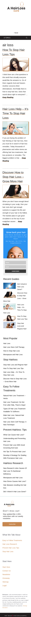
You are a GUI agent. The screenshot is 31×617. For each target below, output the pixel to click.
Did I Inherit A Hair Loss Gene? (22, 286)
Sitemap (5, 582)
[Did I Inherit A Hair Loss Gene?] (9, 286)
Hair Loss (6, 343)
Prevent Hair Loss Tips (10, 548)
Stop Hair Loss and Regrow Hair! (22, 326)
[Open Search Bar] (27, 38)
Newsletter (6, 574)
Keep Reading (7, 97)
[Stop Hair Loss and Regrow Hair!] (9, 325)
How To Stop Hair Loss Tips (13, 368)
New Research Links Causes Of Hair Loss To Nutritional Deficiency (15, 471)
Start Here (6, 567)
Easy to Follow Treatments (12, 540)
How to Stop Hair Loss (11, 351)
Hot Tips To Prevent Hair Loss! (14, 451)
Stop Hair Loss (7, 551)
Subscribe (12, 524)
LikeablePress (23, 615)
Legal (4, 585)
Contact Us (6, 571)
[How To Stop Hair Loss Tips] (9, 318)
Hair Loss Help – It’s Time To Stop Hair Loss (15, 113)
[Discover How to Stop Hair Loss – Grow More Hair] (9, 295)
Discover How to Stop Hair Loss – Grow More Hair (13, 177)
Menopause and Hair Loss (13, 354)
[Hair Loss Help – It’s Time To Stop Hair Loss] (9, 306)
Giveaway (6, 578)
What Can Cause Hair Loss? (13, 435)
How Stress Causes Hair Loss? (14, 481)
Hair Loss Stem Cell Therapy (13, 347)
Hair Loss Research (9, 544)
